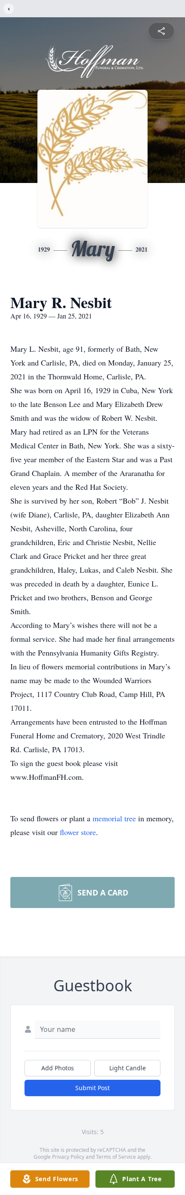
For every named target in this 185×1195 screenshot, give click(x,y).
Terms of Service (116, 1156)
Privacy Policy (68, 1156)
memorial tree (114, 818)
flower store (78, 832)
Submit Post (92, 1088)
